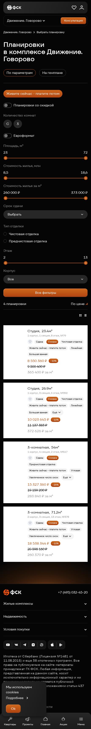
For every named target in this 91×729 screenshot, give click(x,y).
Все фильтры (45, 292)
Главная (45, 724)
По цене (78, 304)
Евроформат (24, 135)
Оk (13, 708)
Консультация (73, 20)
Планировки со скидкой (34, 105)
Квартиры (10, 724)
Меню (81, 724)
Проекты (27, 724)
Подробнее (14, 698)
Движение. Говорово (17, 32)
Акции (63, 724)
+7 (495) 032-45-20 (73, 592)
